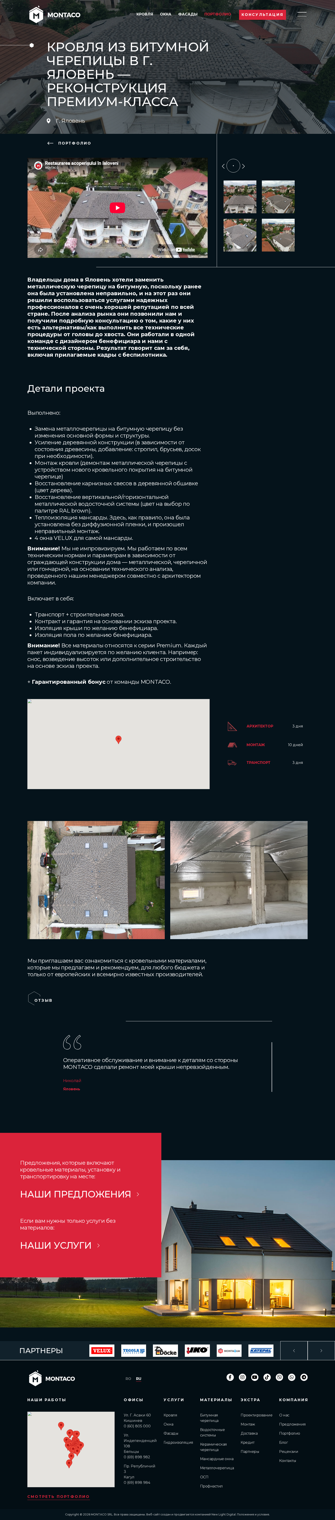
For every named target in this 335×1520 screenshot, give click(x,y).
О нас (284, 1415)
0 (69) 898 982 (137, 1457)
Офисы (134, 1400)
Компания (293, 1400)
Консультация (262, 15)
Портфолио (217, 14)
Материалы (216, 1400)
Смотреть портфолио (58, 1497)
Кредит (247, 1442)
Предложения (292, 1424)
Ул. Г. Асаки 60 (137, 1415)
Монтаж (248, 1424)
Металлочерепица (217, 1468)
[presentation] (223, 165)
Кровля (145, 14)
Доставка (249, 1433)
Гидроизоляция (178, 1442)
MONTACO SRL (102, 1514)
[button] (69, 1434)
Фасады (188, 14)
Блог (283, 1442)
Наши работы (46, 1400)
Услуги (174, 1400)
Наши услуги (55, 1245)
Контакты (287, 1461)
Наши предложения (75, 1194)
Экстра (250, 1400)
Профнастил (211, 1486)
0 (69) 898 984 (137, 1482)
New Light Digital (223, 1514)
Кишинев (133, 1420)
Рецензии (288, 1451)
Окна (165, 14)
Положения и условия (253, 1514)
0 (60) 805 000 (137, 1426)
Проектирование (256, 1415)
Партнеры (250, 1451)
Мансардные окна (217, 1459)
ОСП (204, 1477)
